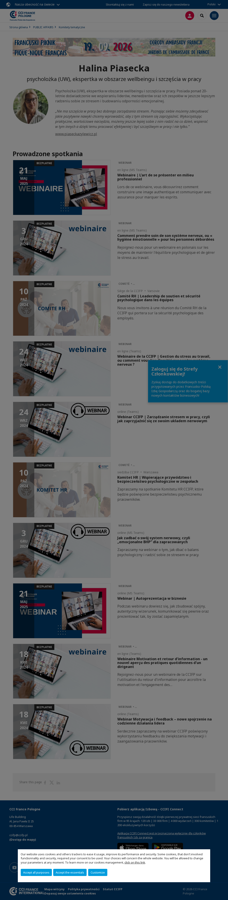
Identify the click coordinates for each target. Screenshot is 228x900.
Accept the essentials (70, 872)
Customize (98, 872)
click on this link (134, 862)
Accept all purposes (36, 872)
